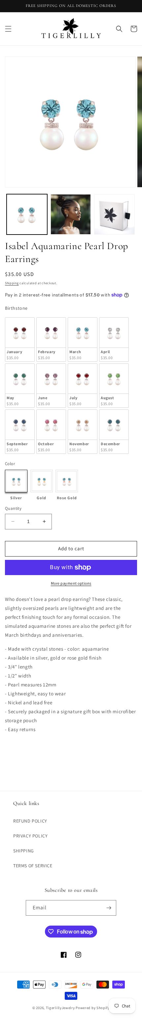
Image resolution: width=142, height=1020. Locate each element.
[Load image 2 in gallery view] (71, 214)
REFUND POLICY (30, 821)
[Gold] (41, 481)
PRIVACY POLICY (30, 836)
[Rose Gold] (66, 481)
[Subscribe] (108, 908)
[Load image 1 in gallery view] (27, 214)
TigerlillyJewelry (60, 1007)
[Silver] (16, 481)
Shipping (12, 283)
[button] (8, 29)
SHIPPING (23, 851)
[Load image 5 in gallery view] (114, 214)
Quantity (13, 508)
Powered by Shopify (93, 1007)
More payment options (71, 583)
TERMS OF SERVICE (33, 866)
